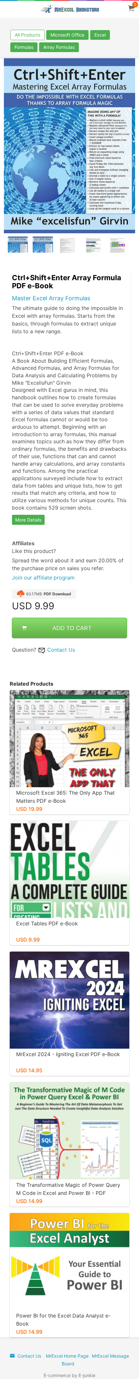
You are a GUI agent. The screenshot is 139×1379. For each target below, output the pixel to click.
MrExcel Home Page (67, 1356)
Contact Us (61, 649)
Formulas (24, 47)
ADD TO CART (72, 627)
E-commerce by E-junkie (69, 1375)
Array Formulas (59, 47)
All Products (27, 35)
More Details (28, 520)
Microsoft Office (67, 35)
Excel (100, 35)
